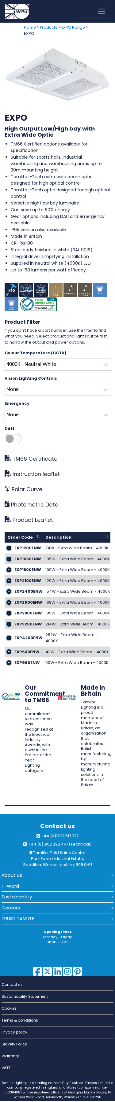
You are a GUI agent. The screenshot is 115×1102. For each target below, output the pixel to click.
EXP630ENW (27, 652)
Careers (11, 908)
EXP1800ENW (27, 570)
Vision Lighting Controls (31, 378)
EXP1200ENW (27, 548)
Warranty (10, 1056)
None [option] (12, 390)
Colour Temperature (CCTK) (35, 353)
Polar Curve (26, 489)
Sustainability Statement (25, 996)
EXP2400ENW (28, 591)
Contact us (57, 826)
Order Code (20, 537)
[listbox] (58, 365)
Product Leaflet (32, 520)
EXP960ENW (27, 662)
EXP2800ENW (28, 613)
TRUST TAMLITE (18, 918)
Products (48, 27)
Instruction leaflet (35, 474)
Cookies (9, 1008)
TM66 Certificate (34, 459)
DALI (9, 429)
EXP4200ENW (28, 638)
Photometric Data (34, 504)
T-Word (10, 886)
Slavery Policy (14, 1044)
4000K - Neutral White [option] (31, 364)
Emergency (17, 403)
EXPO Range (73, 27)
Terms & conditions (20, 1020)
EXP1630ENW (27, 559)
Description (58, 537)
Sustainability (17, 897)
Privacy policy (14, 1032)
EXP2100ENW (27, 581)
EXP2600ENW (28, 602)
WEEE (6, 1068)
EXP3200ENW (28, 624)
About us (12, 875)
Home (30, 27)
